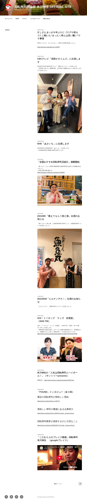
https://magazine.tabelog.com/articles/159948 (51, 172)
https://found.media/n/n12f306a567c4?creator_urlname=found (55, 425)
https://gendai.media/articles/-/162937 (48, 47)
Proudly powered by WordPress (45, 497)
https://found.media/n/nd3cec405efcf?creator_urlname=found (55, 413)
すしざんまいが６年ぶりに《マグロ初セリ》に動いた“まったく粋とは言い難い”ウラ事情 (58, 35)
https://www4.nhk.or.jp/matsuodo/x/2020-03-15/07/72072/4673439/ (57, 334)
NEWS (17, 18)
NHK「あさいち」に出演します (53, 143)
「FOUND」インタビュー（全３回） (55, 392)
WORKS (24, 18)
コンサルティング (35, 18)
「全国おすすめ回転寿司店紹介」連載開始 (58, 162)
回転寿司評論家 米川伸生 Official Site (42, 7)
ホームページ (8, 18)
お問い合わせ (46, 18)
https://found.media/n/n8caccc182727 (48, 401)
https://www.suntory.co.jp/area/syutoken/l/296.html (59, 380)
